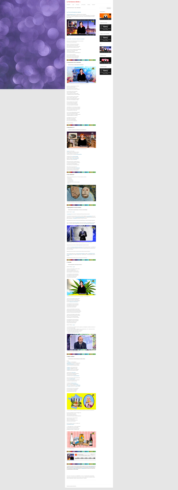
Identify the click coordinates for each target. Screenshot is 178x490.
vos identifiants (77, 167)
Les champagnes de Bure (70, 424)
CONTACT (93, 4)
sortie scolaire (74, 372)
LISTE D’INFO (83, 4)
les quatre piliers (87, 223)
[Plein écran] (110, 18)
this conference (77, 222)
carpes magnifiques (76, 375)
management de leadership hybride (80, 217)
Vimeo (77, 468)
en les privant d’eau (79, 154)
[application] (105, 16)
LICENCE (88, 4)
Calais (68, 151)
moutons (69, 386)
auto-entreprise (92, 475)
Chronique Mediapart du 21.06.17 (71, 14)
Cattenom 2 (68, 368)
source (73, 211)
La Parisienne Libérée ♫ (74, 2)
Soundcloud (83, 468)
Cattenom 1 (68, 367)
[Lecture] (100, 18)
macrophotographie (72, 378)
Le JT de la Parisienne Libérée (74, 12)
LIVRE (73, 4)
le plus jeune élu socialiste (80, 253)
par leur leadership (89, 216)
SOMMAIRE (68, 4)
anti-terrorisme (87, 475)
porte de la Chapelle (75, 156)
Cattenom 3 (68, 369)
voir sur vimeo (74, 38)
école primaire (92, 223)
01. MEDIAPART (78, 475)
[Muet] (108, 18)
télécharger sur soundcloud (80, 38)
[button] (105, 16)
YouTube (74, 468)
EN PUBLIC (77, 4)
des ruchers (78, 385)
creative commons (90, 466)
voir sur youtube (69, 38)
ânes (76, 386)
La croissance (75, 218)
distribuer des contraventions (74, 301)
